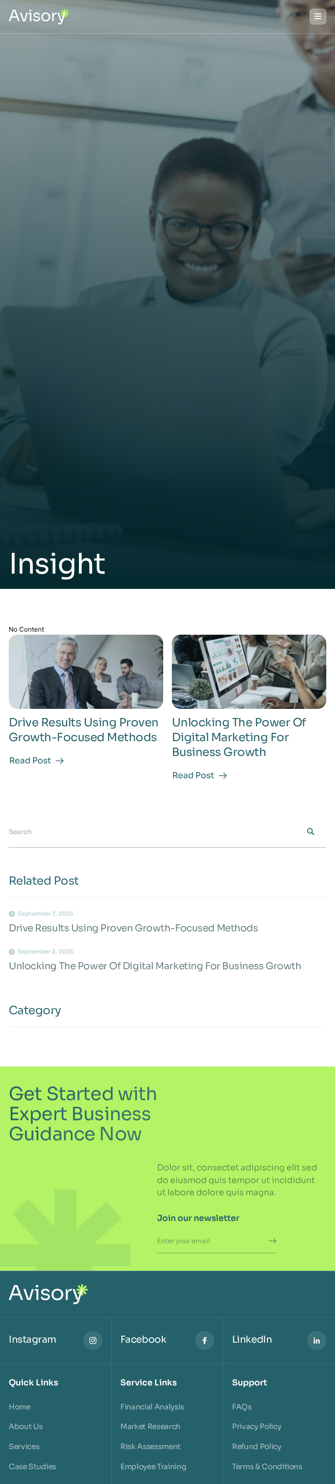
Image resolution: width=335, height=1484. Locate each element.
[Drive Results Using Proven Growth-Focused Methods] (86, 672)
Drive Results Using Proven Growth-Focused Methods (83, 730)
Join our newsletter (198, 1218)
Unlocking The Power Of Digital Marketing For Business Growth (239, 737)
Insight (57, 564)
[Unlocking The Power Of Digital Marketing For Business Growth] (249, 672)
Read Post (30, 761)
